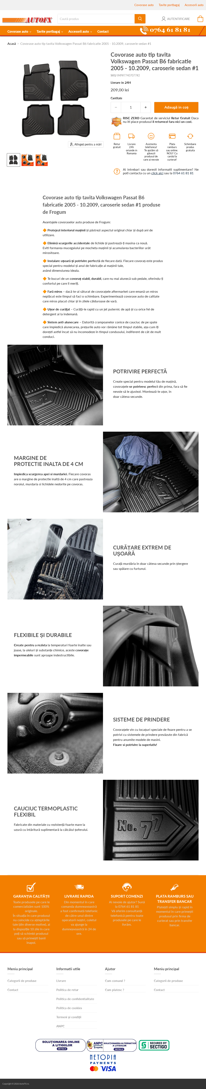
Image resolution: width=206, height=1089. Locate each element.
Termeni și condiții (68, 1017)
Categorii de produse (21, 981)
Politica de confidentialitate (75, 999)
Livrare (61, 981)
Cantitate (116, 98)
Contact (103, 31)
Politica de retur (67, 990)
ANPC (60, 1026)
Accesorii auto (194, 5)
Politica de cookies (69, 1008)
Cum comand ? (115, 981)
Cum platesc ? (114, 990)
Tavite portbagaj (169, 5)
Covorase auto (144, 5)
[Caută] (140, 18)
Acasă (11, 43)
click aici (157, 173)
